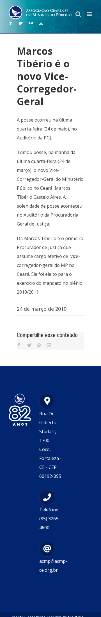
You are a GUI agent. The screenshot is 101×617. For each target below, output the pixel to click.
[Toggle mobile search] (78, 14)
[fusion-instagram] (41, 22)
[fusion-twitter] (21, 22)
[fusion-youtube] (31, 22)
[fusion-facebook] (10, 22)
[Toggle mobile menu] (90, 14)
